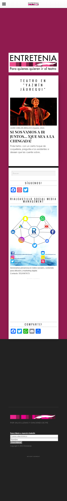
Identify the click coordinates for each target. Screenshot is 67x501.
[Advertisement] (33, 30)
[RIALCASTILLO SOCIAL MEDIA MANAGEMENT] (33, 265)
